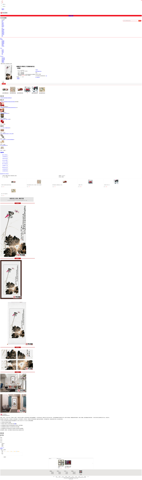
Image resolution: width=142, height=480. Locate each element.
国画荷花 (3, 60)
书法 (2, 53)
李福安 (3, 23)
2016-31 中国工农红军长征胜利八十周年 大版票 (7, 133)
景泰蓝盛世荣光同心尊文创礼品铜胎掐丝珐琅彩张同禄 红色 (8, 107)
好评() (2, 444)
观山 (2, 21)
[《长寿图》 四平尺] (27, 89)
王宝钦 (3, 20)
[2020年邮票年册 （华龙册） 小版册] (2, 123)
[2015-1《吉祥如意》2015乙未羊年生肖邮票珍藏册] (2, 143)
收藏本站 (3, 8)
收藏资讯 (3, 33)
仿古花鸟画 (3, 59)
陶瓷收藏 (3, 43)
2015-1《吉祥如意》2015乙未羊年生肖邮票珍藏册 (7, 139)
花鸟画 (1, 48)
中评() (2, 445)
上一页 (1, 447)
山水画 (3, 49)
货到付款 (67, 473)
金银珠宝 (3, 42)
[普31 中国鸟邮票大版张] (2, 149)
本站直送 (59, 473)
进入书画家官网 (37, 77)
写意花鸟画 (1, 56)
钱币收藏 (3, 41)
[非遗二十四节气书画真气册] (42, 89)
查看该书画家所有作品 (38, 71)
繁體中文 (3, 9)
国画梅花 (3, 62)
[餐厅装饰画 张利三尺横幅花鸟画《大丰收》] (20, 89)
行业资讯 (73, 476)
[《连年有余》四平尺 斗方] (35, 89)
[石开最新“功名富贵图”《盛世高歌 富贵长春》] (5, 89)
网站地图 (85, 476)
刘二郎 (3, 22)
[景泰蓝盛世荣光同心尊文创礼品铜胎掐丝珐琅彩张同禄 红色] (2, 111)
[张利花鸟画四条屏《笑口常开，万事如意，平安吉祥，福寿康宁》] (13, 89)
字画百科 (2, 152)
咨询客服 (18, 78)
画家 (82, 476)
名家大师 (3, 32)
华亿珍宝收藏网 (4, 13)
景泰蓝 (3, 44)
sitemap (88, 476)
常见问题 (52, 473)
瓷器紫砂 (69, 476)
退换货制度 (74, 473)
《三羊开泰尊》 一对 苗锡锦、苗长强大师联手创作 (68, 467)
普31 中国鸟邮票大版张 (4, 145)
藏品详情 (1, 173)
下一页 (3, 447)
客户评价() (4, 173)
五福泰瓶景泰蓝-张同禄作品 (4, 113)
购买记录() (7, 173)
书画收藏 (3, 29)
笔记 (2, 36)
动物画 (3, 51)
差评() (2, 446)
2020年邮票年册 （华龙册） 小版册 (5, 119)
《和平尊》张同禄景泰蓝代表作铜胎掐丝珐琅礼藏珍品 (8, 101)
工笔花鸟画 (3, 58)
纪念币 (3, 45)
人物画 (3, 52)
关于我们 (3, 34)
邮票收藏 (3, 40)
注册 (2, 2)
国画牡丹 (3, 61)
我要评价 (1, 448)
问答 (2, 35)
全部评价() (3, 443)
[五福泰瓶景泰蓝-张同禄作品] (2, 117)
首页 (2, 28)
